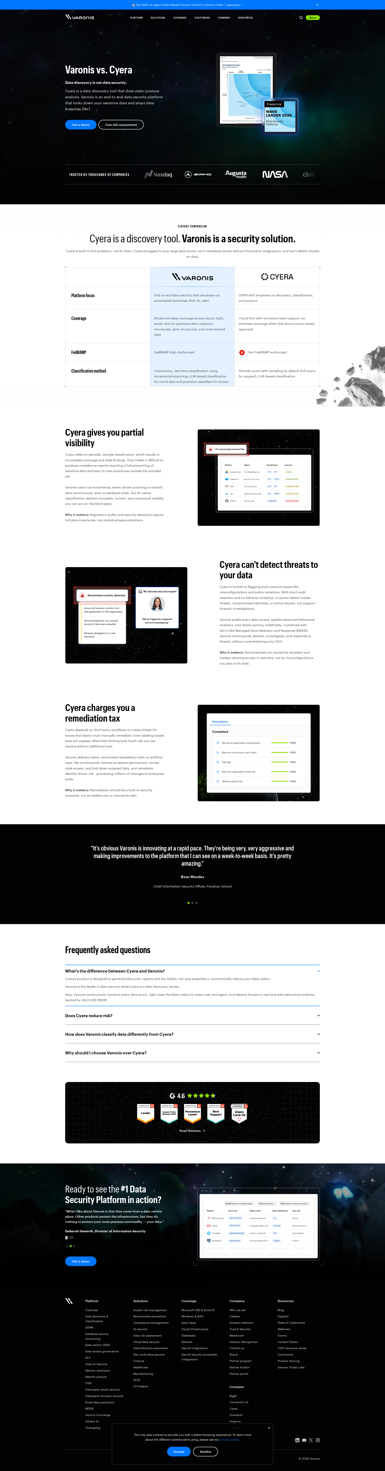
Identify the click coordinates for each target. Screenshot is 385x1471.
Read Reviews (190, 1130)
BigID (233, 1396)
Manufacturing (143, 1373)
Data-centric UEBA (97, 1345)
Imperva (235, 1421)
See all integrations (194, 1348)
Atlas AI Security (96, 1364)
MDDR (89, 1408)
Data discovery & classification (96, 1319)
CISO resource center (292, 1348)
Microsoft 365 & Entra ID (198, 1310)
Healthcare (140, 1367)
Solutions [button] (158, 17)
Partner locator (240, 1367)
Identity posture (96, 1376)
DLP (87, 1357)
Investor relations (241, 1322)
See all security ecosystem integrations (199, 1357)
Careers (235, 1316)
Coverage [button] (179, 17)
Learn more (233, 5)
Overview (91, 1310)
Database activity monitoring (97, 1336)
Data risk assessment (147, 1335)
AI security (140, 1329)
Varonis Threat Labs (291, 1367)
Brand (234, 1354)
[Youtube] (304, 1441)
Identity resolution (97, 1370)
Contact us (237, 1348)
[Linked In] (297, 1441)
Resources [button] (245, 17)
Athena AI (92, 1421)
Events (282, 1335)
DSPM (89, 1327)
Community (286, 1354)
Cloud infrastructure (194, 1329)
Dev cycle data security (149, 1354)
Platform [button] (136, 17)
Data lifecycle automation (150, 1348)
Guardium (236, 1415)
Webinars (284, 1329)
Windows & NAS (192, 1316)
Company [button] (224, 17)
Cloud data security (146, 1342)
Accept (178, 1451)
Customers (202, 17)
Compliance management (151, 1322)
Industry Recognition (244, 1342)
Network (186, 1342)
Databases (188, 1335)
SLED (136, 1380)
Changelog (92, 1427)
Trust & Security (240, 1329)
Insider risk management (150, 1310)
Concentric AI (239, 1402)
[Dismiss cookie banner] (269, 1428)
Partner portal (239, 1373)
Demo (312, 17)
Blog (281, 1310)
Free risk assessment (121, 124)
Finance (138, 1361)
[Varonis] (79, 17)
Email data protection (99, 1402)
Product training (289, 1361)
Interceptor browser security (104, 1396)
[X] (311, 1441)
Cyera (233, 1408)
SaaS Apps (188, 1322)
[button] (188, 903)
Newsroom (237, 1335)
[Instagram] (318, 1441)
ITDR (88, 1383)
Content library (288, 1342)
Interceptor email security (102, 1389)
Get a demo (81, 124)
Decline (205, 1451)
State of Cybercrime (291, 1322)
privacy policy (229, 1439)
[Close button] (317, 4)
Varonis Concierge (97, 1415)
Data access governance (102, 1351)
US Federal (140, 1386)
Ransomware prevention (149, 1316)
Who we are (237, 1310)
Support (283, 1316)
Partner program (241, 1361)
